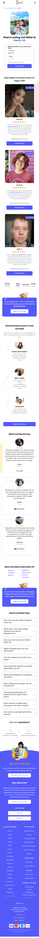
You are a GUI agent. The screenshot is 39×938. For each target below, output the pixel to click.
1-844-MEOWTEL (10, 734)
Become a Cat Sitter (19, 775)
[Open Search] (35, 2)
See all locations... (10, 896)
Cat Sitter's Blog (29, 866)
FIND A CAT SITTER (19, 311)
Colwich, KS (11, 573)
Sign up (19, 818)
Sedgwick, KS (25, 570)
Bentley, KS (11, 570)
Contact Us (28, 734)
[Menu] (4, 2)
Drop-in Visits (29, 874)
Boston (10, 838)
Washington (10, 892)
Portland (9, 878)
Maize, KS (10, 575)
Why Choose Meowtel (29, 846)
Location (11, 50)
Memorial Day (29, 887)
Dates (11, 56)
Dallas (10, 845)
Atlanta (10, 831)
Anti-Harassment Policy (21, 931)
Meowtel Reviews (29, 850)
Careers (29, 853)
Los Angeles (9, 856)
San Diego (10, 881)
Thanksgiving (29, 892)
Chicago (10, 842)
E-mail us (19, 914)
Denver (10, 849)
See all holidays (29, 898)
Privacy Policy (22, 931)
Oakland (9, 867)
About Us (29, 835)
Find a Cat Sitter (19, 424)
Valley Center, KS (26, 572)
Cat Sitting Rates (29, 842)
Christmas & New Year (29, 895)
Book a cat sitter (19, 802)
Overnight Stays (29, 878)
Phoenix (10, 874)
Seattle (10, 889)
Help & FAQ (29, 862)
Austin (10, 834)
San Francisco (10, 885)
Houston (9, 852)
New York (10, 863)
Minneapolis (10, 860)
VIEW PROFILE (19, 143)
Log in (19, 813)
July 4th (29, 889)
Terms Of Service (14, 931)
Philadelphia (10, 871)
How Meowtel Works (29, 838)
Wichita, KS (25, 575)
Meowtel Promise (19, 306)
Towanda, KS (25, 577)
